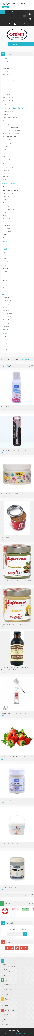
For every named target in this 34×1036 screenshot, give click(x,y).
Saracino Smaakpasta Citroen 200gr (14, 624)
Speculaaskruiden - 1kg (9, 537)
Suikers (5, 77)
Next (32, 903)
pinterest (22, 948)
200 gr (4, 265)
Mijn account (30, 19)
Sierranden (6, 228)
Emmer (5, 340)
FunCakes (5, 304)
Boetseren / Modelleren (9, 193)
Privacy (4, 1033)
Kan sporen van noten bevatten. (11, 133)
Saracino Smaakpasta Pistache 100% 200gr (16, 581)
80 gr (4, 290)
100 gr (4, 258)
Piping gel (5, 71)
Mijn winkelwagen (15, 24)
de (12, 12)
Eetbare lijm (6, 62)
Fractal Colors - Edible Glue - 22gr (13, 713)
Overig (5, 238)
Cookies (13, 1033)
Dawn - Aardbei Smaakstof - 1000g (13, 757)
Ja (3, 245)
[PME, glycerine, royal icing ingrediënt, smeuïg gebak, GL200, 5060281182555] (17, 387)
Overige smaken (7, 167)
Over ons (6, 1003)
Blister (4, 336)
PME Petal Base (6, 800)
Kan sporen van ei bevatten (10, 127)
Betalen (19, 24)
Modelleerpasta (7, 222)
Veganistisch (6, 143)
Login (5, 986)
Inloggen (24, 24)
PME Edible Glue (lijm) (8, 887)
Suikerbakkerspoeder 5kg (10, 844)
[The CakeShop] (17, 34)
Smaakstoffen (6, 74)
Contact (6, 1005)
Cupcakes (5, 203)
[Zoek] (24, 16)
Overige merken (7, 310)
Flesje (4, 343)
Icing (4, 212)
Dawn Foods (6, 297)
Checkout (6, 994)
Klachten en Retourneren (10, 1022)
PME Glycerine (6, 407)
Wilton (5, 329)
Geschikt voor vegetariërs (9, 121)
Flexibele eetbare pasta (8, 209)
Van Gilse (5, 326)
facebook (7, 948)
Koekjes (5, 215)
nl (2, 12)
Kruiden (5, 84)
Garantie (6, 1024)
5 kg (4, 277)
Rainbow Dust (6, 316)
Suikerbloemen (7, 231)
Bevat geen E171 (7, 111)
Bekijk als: (3, 366)
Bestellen (6, 1014)
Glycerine (5, 68)
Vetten (4, 87)
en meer (7, 104)
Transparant (6, 160)
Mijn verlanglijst (10, 24)
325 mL (5, 271)
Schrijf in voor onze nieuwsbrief (16, 929)
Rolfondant (6, 225)
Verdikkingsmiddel (7, 81)
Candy (4, 199)
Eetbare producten (13, 359)
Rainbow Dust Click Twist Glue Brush (14, 450)
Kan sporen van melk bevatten (10, 130)
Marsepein (5, 218)
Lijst (10, 366)
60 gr (4, 284)
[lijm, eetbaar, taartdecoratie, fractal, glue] (17, 694)
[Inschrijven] (25, 934)
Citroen (5, 173)
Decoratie (5, 206)
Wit (4, 156)
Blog (30, 14)
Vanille (4, 176)
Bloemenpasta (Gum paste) (10, 190)
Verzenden (6, 1019)
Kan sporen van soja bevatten (10, 136)
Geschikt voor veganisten (9, 117)
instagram (17, 948)
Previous (30, 903)
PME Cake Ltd (6, 313)
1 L (4, 255)
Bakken (5, 187)
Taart (4, 234)
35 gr (4, 274)
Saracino (5, 320)
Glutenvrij (5, 124)
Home (2, 359)
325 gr (4, 268)
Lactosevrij (5, 140)
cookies (4, 3)
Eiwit (4, 65)
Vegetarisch (6, 146)
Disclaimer (8, 1033)
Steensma (5, 323)
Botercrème (6, 196)
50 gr (4, 281)
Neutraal (5, 179)
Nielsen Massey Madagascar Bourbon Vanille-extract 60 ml (15, 669)
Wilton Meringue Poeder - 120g (12, 494)
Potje (4, 346)
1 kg (4, 252)
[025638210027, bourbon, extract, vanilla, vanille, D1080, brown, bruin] (17, 648)
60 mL (4, 287)
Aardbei (5, 170)
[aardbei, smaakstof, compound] (17, 737)
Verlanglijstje (7, 992)
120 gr (4, 262)
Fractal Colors (6, 301)
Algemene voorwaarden (21, 1033)
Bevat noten (6, 114)
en (7, 12)
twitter (12, 948)
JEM (4, 307)
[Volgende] (32, 366)
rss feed (26, 948)
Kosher (5, 149)
